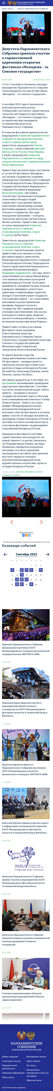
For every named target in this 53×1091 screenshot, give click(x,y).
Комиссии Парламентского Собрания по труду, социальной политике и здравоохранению (26, 158)
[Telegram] (29, 535)
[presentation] (11, 522)
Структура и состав (11, 1061)
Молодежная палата (36, 1056)
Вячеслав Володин (12, 192)
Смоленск (16, 475)
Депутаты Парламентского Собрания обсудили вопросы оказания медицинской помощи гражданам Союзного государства (26, 939)
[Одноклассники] (26, 535)
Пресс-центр (7, 9)
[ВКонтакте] (23, 535)
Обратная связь (34, 1080)
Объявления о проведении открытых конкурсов (37, 1073)
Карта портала (33, 1061)
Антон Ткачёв (19, 151)
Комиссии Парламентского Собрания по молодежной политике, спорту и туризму (26, 139)
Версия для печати (43, 80)
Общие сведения (10, 1056)
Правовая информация (13, 1073)
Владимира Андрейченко (16, 272)
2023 (33, 554)
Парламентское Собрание (26, 1046)
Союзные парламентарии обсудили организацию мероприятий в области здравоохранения (23, 996)
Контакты (31, 1065)
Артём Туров (29, 142)
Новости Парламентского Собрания (32, 9)
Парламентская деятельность (9, 1067)
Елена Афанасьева (13, 164)
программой (9, 383)
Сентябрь (22, 554)
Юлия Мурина (36, 151)
